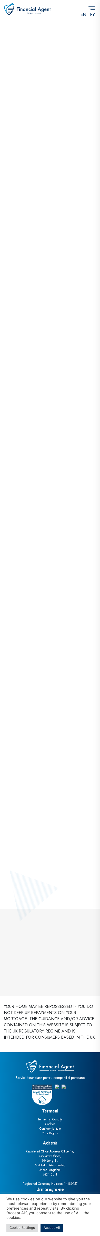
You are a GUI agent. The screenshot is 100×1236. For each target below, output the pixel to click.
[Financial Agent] (27, 9)
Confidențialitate (50, 1128)
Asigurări (40, 131)
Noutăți (22, 397)
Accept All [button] (52, 1227)
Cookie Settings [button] (22, 1227)
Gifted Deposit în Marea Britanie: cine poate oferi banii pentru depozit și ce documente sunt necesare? (44, 514)
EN (83, 14)
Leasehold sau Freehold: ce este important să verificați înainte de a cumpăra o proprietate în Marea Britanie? (48, 633)
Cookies (50, 1124)
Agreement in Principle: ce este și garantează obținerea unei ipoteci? (42, 748)
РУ (92, 14)
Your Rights (50, 1133)
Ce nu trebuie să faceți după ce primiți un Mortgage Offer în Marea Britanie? (47, 860)
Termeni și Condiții (50, 1119)
